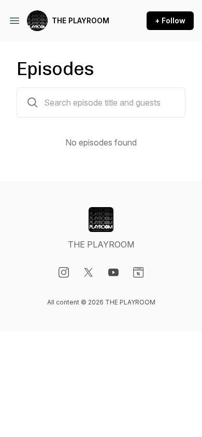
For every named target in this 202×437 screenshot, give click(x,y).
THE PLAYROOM (80, 20)
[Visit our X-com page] (88, 272)
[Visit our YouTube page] (113, 272)
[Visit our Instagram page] (64, 272)
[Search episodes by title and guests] (32, 102)
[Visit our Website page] (138, 272)
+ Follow (170, 20)
